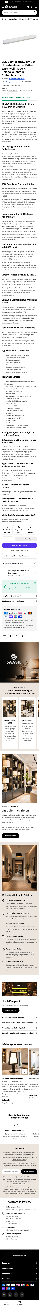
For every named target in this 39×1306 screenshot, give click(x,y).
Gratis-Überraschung (19, 1159)
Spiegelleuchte (11, 82)
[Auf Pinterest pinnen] (22, 635)
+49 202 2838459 (12, 1216)
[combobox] (19, 12)
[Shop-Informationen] (34, 573)
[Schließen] (35, 583)
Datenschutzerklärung (19, 1183)
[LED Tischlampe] (24, 1071)
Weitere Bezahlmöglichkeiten (19, 550)
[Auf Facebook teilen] (10, 635)
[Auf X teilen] (16, 635)
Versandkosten (13, 91)
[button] (15, 1078)
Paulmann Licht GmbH (16, 78)
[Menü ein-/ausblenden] (3, 7)
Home (4, 19)
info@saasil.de (24, 1230)
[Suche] (34, 12)
